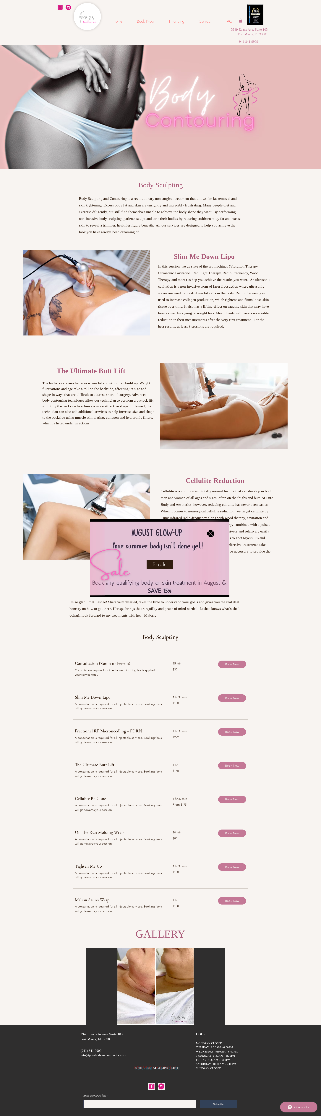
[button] (210, 533)
